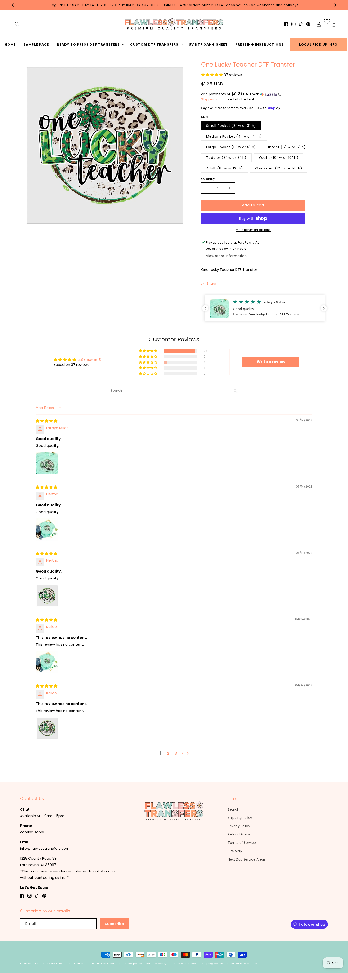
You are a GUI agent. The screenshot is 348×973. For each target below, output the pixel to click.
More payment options (253, 230)
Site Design (75, 963)
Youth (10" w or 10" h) (279, 157)
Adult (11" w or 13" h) (224, 168)
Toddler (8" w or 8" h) (226, 157)
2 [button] (168, 753)
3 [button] (176, 753)
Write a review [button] (271, 361)
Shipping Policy (240, 817)
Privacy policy (156, 963)
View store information (226, 255)
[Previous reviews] (205, 308)
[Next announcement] (335, 5)
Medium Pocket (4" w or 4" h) (234, 136)
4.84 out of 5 (89, 359)
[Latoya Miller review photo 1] (47, 463)
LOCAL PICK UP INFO (318, 44)
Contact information (242, 963)
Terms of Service (242, 842)
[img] (46, 420)
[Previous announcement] (13, 5)
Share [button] (211, 283)
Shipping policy (211, 963)
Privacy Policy (239, 826)
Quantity (208, 179)
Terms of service (183, 963)
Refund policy (132, 963)
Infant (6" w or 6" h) (287, 147)
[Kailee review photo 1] (47, 662)
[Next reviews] (324, 308)
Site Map (235, 851)
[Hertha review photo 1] (47, 529)
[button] (17, 24)
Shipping (208, 99)
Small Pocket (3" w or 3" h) (231, 125)
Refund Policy (239, 834)
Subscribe (114, 923)
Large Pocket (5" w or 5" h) (231, 147)
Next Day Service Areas (247, 859)
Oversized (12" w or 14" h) (278, 168)
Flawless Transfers (47, 963)
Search (233, 809)
